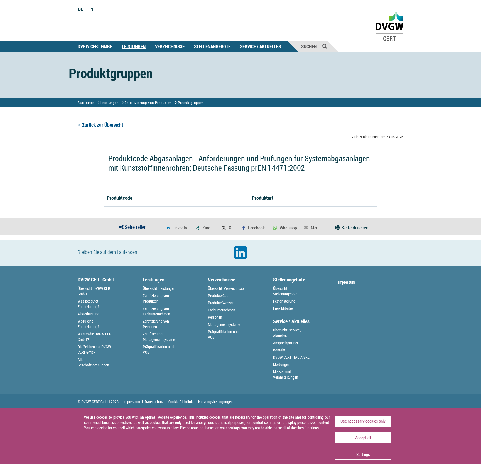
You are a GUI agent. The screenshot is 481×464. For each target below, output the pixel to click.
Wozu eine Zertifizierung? (88, 323)
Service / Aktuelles (260, 46)
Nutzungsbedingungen (215, 401)
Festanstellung (284, 301)
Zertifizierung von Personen (156, 323)
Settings (363, 454)
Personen (215, 317)
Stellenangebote (212, 46)
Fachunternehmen (221, 310)
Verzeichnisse (170, 46)
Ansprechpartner (285, 342)
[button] (176, 228)
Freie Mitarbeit (284, 308)
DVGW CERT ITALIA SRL (291, 357)
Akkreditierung (88, 313)
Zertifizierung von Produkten (148, 102)
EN (90, 9)
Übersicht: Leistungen (159, 288)
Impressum (346, 282)
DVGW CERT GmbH (95, 46)
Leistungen (134, 46)
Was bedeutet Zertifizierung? (88, 303)
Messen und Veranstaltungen (285, 374)
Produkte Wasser (221, 302)
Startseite (86, 102)
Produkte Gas (218, 295)
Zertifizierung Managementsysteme (159, 336)
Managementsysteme (224, 324)
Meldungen (281, 364)
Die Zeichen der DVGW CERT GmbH (94, 349)
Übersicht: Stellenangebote (285, 291)
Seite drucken (354, 227)
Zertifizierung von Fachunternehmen (156, 311)
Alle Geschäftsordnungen (93, 362)
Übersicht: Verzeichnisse (226, 288)
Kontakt (279, 350)
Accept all (363, 437)
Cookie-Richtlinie (180, 401)
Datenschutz (154, 401)
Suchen (309, 46)
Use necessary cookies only (363, 421)
